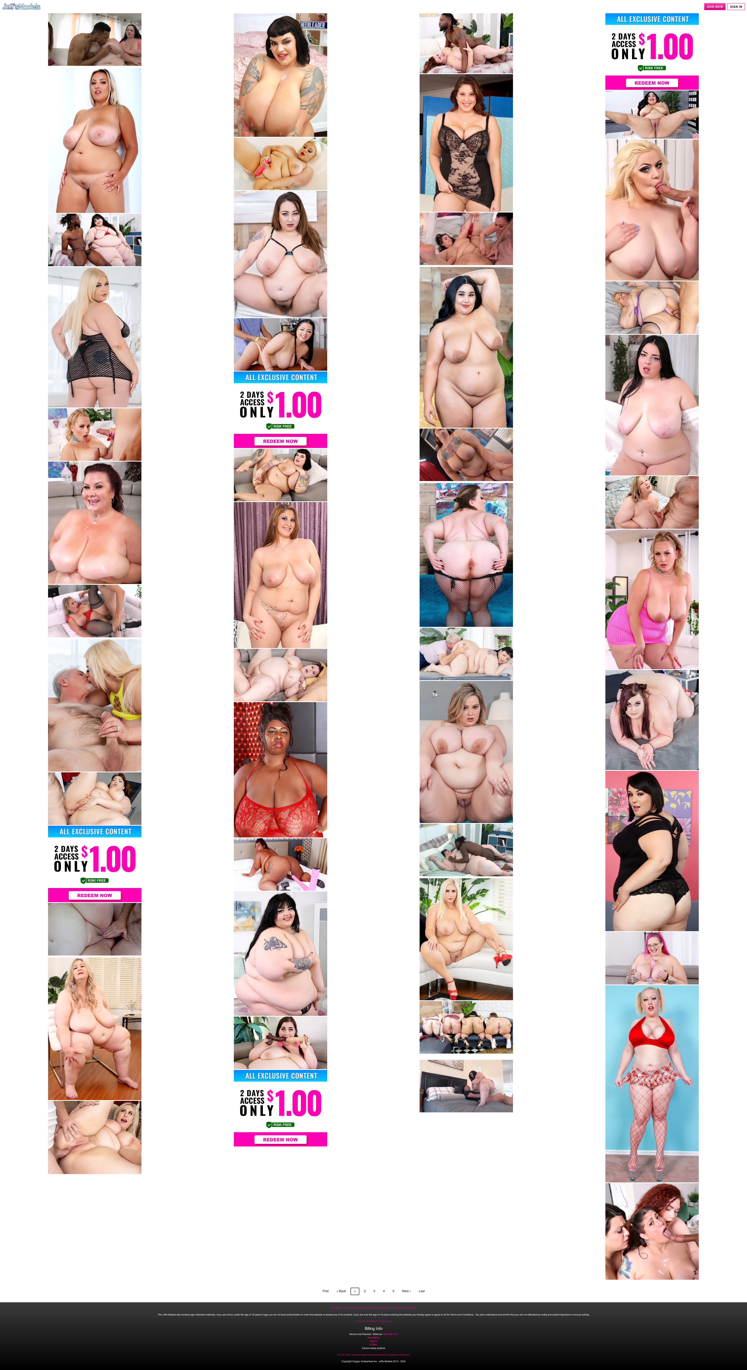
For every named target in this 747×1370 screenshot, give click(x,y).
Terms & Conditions (366, 1321)
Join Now (715, 6)
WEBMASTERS (384, 1307)
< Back (341, 1291)
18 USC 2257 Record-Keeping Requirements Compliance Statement (373, 1354)
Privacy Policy (384, 1321)
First (326, 1291)
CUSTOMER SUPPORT (363, 1307)
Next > (406, 1291)
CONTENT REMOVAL (405, 1307)
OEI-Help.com (390, 1334)
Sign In (736, 6)
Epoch (373, 1341)
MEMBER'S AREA (340, 1307)
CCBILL (373, 1344)
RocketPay (373, 1337)
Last (422, 1291)
